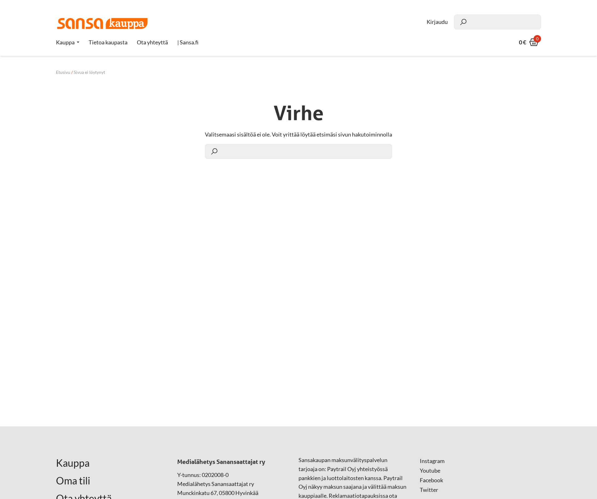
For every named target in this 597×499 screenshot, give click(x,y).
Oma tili (73, 481)
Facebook (431, 480)
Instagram (432, 461)
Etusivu (63, 72)
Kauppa (65, 42)
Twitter (429, 489)
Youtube (430, 470)
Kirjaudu (437, 22)
